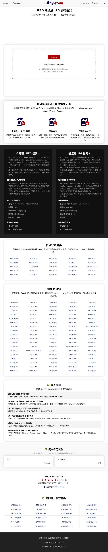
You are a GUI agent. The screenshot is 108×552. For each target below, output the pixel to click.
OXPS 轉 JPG (92, 339)
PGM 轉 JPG (34, 347)
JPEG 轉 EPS (72, 263)
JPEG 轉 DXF (53, 263)
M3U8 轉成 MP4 (91, 509)
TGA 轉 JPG (53, 363)
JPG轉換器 (64, 226)
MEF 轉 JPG (72, 331)
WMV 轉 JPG (14, 371)
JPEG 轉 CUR (92, 259)
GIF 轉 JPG (33, 319)
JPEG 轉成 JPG (16, 505)
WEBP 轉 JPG (72, 367)
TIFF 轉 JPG (72, 363)
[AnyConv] (54, 3)
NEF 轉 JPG (92, 335)
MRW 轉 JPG (72, 335)
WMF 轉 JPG (92, 367)
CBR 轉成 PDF (91, 505)
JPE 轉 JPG (72, 327)
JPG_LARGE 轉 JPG (92, 327)
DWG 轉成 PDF (66, 509)
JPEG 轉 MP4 (72, 267)
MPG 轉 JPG (53, 335)
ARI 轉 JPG (53, 302)
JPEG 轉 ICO (33, 267)
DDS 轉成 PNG (41, 505)
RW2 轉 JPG (92, 355)
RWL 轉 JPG (14, 359)
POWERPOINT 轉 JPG (33, 351)
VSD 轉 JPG (33, 367)
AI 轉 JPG (33, 302)
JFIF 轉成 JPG (91, 526)
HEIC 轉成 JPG (91, 522)
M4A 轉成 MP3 (16, 518)
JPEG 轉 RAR (72, 271)
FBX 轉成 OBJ (91, 518)
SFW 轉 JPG (33, 359)
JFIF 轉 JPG (92, 323)
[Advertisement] (54, 88)
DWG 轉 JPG (14, 315)
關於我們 (66, 538)
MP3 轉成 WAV (67, 518)
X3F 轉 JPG (53, 371)
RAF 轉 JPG (53, 355)
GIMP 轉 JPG (53, 319)
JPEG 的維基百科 (15, 229)
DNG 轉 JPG (72, 310)
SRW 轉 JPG (92, 359)
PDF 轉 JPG (72, 343)
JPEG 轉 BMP (72, 259)
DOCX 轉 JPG (92, 310)
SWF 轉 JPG (33, 363)
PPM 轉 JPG (53, 351)
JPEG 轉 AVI (53, 259)
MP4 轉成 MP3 (16, 509)
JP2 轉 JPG (33, 327)
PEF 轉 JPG (92, 343)
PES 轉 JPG (14, 347)
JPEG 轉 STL (92, 271)
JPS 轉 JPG (14, 331)
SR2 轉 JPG (53, 359)
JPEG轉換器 (13, 226)
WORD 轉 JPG (33, 371)
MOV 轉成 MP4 (16, 522)
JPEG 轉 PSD (53, 271)
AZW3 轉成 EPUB (66, 526)
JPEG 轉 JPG (53, 267)
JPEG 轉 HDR (14, 267)
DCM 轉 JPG (14, 310)
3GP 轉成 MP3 (41, 513)
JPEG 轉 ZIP (92, 275)
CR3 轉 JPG (72, 306)
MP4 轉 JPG (33, 335)
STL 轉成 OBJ (91, 513)
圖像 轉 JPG (92, 347)
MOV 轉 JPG (14, 335)
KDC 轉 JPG (33, 331)
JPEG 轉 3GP (14, 259)
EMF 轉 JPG (53, 315)
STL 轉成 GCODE (41, 518)
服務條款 (51, 538)
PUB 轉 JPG (33, 355)
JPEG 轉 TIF (33, 275)
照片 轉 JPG (53, 347)
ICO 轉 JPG (53, 323)
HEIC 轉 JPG (92, 319)
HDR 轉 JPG (72, 319)
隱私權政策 (43, 538)
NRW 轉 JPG (14, 339)
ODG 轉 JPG (33, 339)
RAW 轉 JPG (72, 355)
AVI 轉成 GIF (41, 509)
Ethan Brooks (59, 487)
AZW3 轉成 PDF (41, 526)
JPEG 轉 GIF (92, 263)
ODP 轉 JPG (53, 339)
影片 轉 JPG (14, 367)
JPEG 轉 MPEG (92, 267)
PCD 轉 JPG (14, 343)
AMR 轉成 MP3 (66, 505)
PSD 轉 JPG (14, 355)
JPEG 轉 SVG (14, 275)
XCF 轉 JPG (72, 371)
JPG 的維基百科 (66, 229)
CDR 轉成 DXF (67, 522)
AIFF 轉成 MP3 (16, 526)
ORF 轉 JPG (72, 339)
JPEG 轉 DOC (14, 263)
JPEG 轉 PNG (33, 271)
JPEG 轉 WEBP (73, 275)
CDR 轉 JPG (33, 306)
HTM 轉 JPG (33, 323)
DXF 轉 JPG (33, 315)
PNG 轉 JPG (14, 351)
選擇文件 (54, 57)
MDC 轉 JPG (53, 331)
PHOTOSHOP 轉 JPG (72, 347)
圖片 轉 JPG (72, 323)
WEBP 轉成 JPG (66, 513)
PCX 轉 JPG (53, 343)
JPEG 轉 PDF (14, 271)
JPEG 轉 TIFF (53, 275)
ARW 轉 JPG (73, 302)
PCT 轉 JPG (33, 343)
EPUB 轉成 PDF (41, 522)
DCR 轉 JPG (33, 310)
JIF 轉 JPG (14, 327)
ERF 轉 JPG (92, 315)
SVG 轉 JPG (14, 363)
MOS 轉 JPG (92, 331)
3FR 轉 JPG (14, 302)
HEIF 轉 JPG (14, 323)
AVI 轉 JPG (92, 302)
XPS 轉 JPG (92, 371)
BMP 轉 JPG (14, 306)
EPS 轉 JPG (72, 315)
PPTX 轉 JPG (92, 351)
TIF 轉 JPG (92, 363)
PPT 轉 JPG (72, 351)
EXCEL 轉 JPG (14, 319)
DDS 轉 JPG (53, 310)
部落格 (58, 538)
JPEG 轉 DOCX (33, 263)
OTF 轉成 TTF (16, 513)
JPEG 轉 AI (33, 259)
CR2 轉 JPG (53, 306)
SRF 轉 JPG (72, 359)
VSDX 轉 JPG (53, 367)
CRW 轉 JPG (92, 306)
